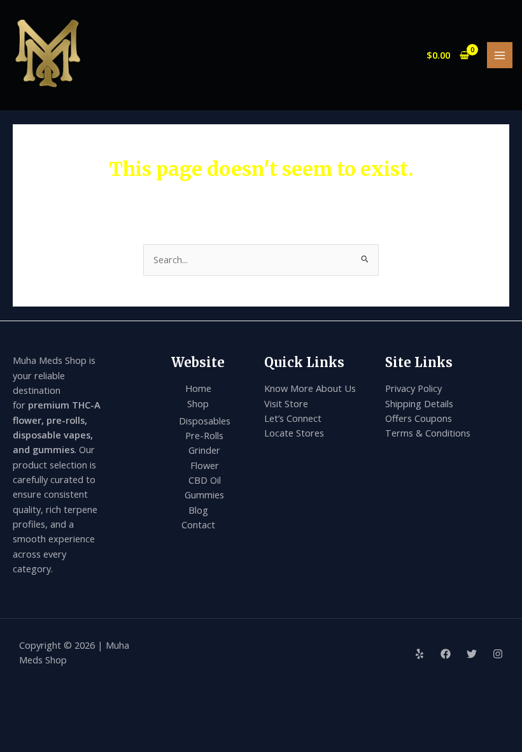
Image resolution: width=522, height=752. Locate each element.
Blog (198, 509)
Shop (198, 403)
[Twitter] (472, 654)
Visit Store (286, 403)
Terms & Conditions (427, 432)
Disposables (204, 420)
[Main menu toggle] (499, 55)
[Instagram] (498, 654)
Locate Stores (294, 432)
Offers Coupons (418, 418)
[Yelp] (419, 654)
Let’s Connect (292, 418)
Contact (198, 524)
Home (198, 388)
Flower (204, 465)
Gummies (204, 494)
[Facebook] (446, 654)
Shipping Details (419, 403)
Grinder (204, 450)
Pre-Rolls (204, 435)
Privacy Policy (413, 388)
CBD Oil (204, 480)
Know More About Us (310, 388)
